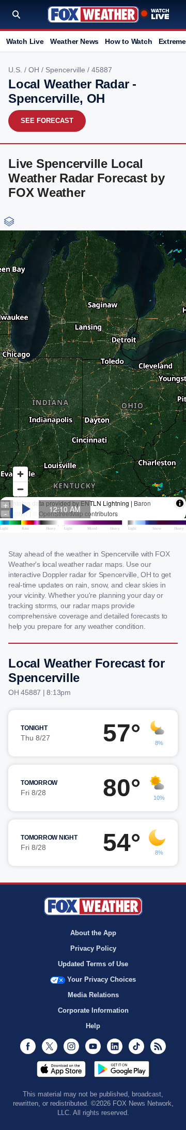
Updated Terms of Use (93, 964)
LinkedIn (114, 1046)
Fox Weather (93, 14)
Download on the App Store (61, 1069)
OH (34, 70)
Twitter (49, 1046)
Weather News (74, 41)
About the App (93, 933)
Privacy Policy (93, 948)
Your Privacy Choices (101, 979)
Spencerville (66, 70)
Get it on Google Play (121, 1069)
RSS (158, 1046)
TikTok (136, 1046)
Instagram (71, 1046)
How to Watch (128, 41)
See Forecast (47, 121)
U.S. (16, 70)
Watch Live (25, 41)
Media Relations (93, 995)
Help (93, 1026)
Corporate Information (93, 1010)
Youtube (93, 1046)
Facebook (28, 1046)
